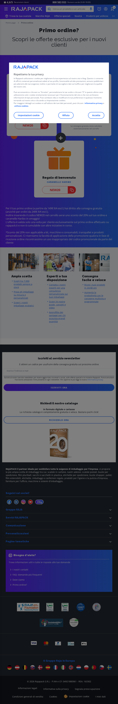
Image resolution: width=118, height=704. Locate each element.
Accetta (96, 115)
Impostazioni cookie (28, 115)
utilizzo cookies (21, 106)
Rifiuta (65, 115)
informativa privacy (94, 103)
